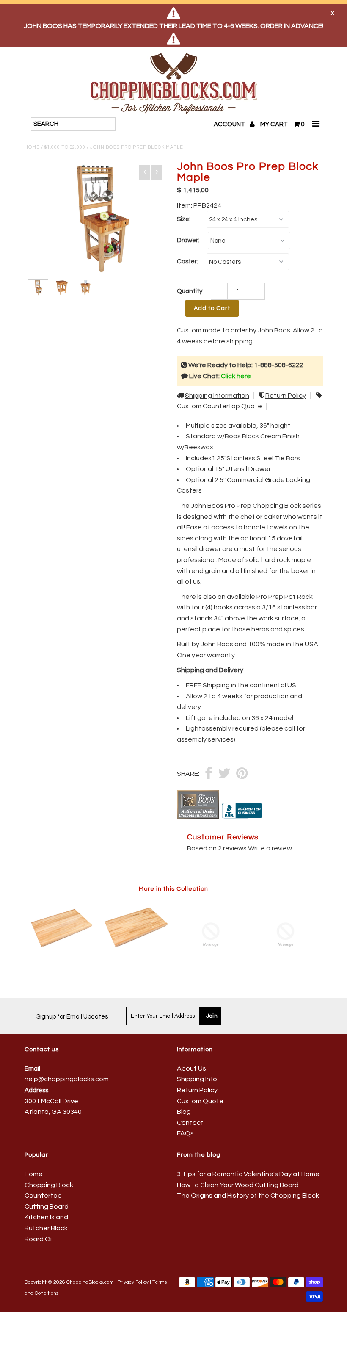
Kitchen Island (46, 1217)
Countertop (43, 1195)
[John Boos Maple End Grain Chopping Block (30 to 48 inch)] (210, 966)
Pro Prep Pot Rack (284, 596)
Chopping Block (49, 1185)
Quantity (189, 291)
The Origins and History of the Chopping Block (248, 1195)
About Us (191, 1068)
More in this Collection (173, 889)
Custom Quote (200, 1101)
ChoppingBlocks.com (90, 1282)
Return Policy (285, 395)
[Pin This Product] (242, 774)
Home (32, 147)
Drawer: (188, 240)
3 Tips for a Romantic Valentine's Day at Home (248, 1174)
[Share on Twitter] (224, 774)
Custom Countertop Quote (219, 406)
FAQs (185, 1133)
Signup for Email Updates (72, 1016)
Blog (184, 1111)
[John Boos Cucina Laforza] (285, 966)
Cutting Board (47, 1206)
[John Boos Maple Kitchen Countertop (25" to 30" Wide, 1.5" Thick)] (62, 952)
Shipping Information (217, 395)
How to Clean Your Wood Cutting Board (238, 1185)
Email (32, 1069)
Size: (183, 219)
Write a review (270, 848)
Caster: (187, 261)
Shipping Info (197, 1079)
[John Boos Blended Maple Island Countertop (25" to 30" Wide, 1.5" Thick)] (136, 952)
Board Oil (39, 1239)
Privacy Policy (133, 1282)
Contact (190, 1122)
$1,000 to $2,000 (64, 147)
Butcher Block (46, 1228)
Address (36, 1090)
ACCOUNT (230, 124)
